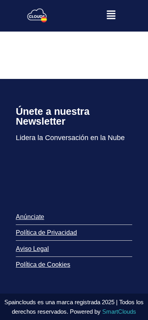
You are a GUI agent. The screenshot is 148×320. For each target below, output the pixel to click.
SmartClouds (119, 311)
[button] (111, 15)
